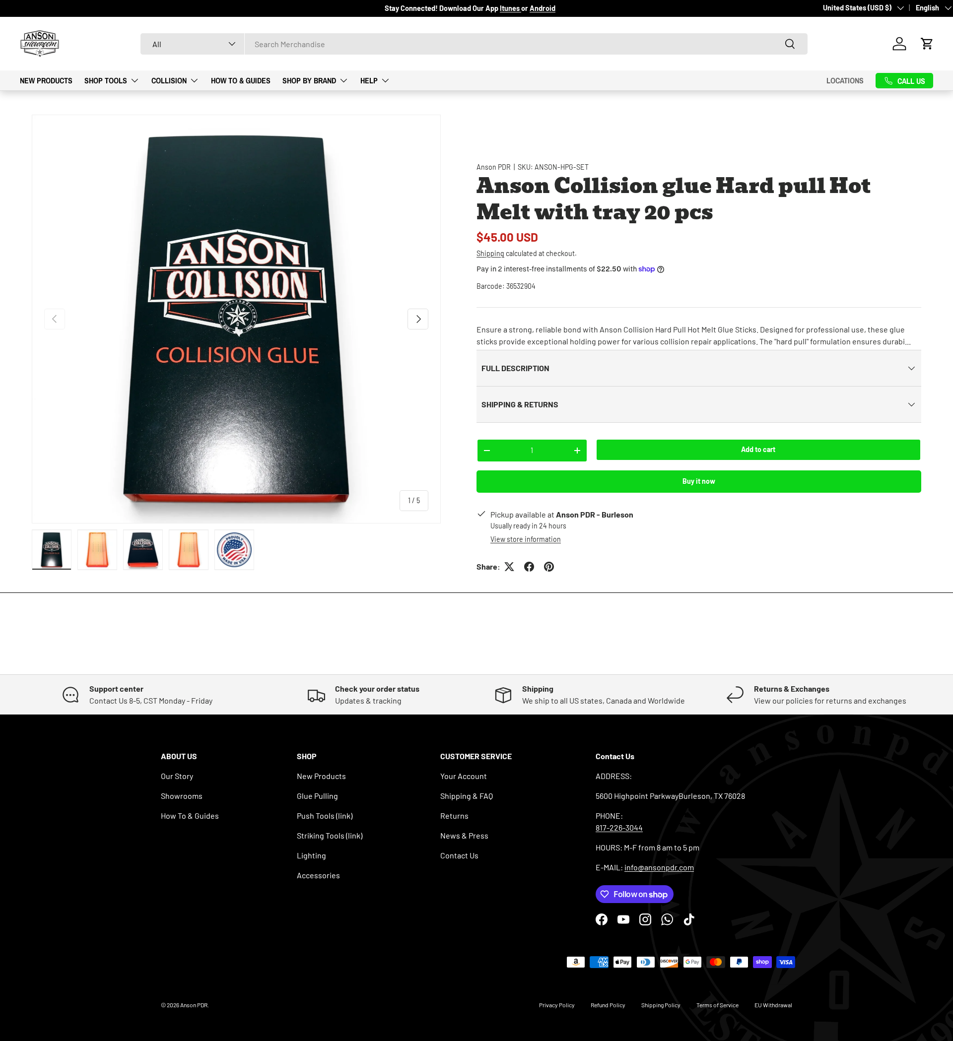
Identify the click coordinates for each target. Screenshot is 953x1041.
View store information (525, 539)
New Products (46, 79)
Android (542, 8)
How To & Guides (241, 79)
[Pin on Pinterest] (549, 567)
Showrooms (182, 795)
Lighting (311, 855)
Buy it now (698, 481)
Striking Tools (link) (329, 835)
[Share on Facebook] (529, 567)
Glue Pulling (317, 795)
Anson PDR (493, 167)
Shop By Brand (309, 79)
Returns (454, 815)
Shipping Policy (661, 1004)
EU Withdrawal (773, 1004)
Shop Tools (105, 79)
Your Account (463, 776)
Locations (845, 80)
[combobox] (474, 44)
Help (369, 79)
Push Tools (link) (324, 815)
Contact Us (459, 855)
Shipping (490, 253)
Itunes (510, 8)
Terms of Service (717, 1004)
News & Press (464, 835)
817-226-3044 (619, 827)
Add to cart (758, 449)
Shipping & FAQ (466, 795)
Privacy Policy (557, 1004)
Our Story (177, 776)
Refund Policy (608, 1004)
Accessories (318, 875)
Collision (169, 79)
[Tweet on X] (509, 567)
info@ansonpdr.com (659, 867)
